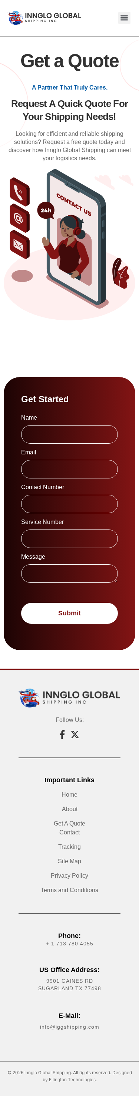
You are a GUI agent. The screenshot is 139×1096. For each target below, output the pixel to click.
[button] (124, 18)
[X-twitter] (74, 734)
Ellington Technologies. (73, 1079)
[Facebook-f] (62, 734)
